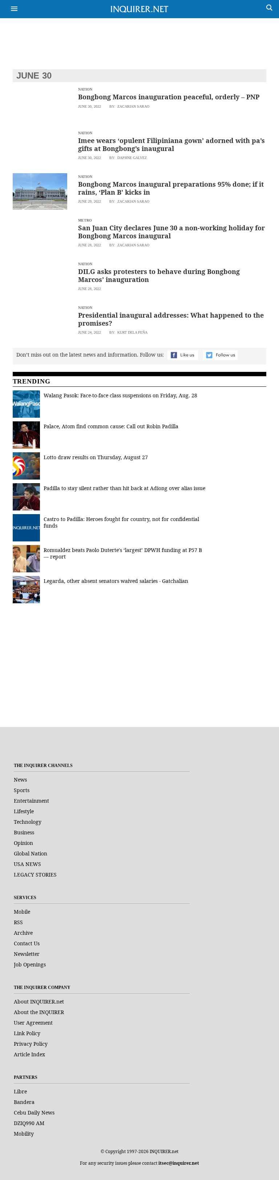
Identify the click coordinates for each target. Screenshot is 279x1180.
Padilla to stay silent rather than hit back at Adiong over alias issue (124, 488)
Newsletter (27, 953)
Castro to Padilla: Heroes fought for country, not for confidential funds (121, 522)
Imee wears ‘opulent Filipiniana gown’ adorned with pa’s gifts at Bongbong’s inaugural (171, 144)
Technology (27, 821)
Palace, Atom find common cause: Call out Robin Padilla (111, 426)
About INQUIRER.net (39, 1001)
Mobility (24, 1133)
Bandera (24, 1101)
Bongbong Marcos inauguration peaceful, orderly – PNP (168, 96)
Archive (23, 932)
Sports (21, 790)
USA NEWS (27, 864)
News (20, 779)
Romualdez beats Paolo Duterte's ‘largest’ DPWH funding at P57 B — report (123, 553)
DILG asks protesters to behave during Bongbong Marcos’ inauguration (159, 275)
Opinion (23, 842)
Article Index (29, 1054)
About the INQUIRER (39, 1012)
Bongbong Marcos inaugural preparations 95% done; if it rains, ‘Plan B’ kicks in (171, 188)
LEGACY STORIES (35, 874)
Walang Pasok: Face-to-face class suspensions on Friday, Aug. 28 (120, 395)
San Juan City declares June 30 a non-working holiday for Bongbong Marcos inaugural (171, 231)
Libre (20, 1091)
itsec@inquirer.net (178, 1163)
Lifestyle (24, 811)
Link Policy (27, 1033)
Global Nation (30, 853)
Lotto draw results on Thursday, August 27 (96, 457)
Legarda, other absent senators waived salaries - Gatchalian (116, 580)
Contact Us (27, 943)
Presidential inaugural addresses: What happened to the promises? (171, 319)
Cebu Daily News (34, 1112)
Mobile (22, 911)
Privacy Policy (31, 1043)
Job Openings (30, 964)
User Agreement (33, 1022)
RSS (18, 922)
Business (24, 832)
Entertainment (31, 800)
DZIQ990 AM (29, 1123)
